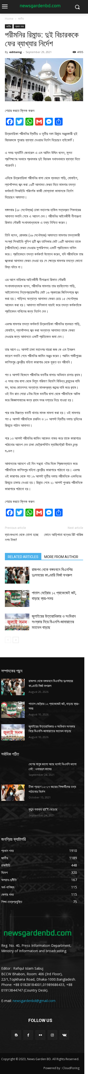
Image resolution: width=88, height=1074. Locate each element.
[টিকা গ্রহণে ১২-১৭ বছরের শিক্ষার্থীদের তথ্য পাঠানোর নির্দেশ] (13, 793)
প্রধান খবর (19, 26)
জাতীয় (21, 19)
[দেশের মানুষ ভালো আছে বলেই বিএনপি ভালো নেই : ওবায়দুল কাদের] (13, 770)
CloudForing (70, 1068)
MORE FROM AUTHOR (61, 557)
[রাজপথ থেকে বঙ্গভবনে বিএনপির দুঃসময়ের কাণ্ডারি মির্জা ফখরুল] (17, 575)
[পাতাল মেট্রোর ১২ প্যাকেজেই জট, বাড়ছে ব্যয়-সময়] (17, 598)
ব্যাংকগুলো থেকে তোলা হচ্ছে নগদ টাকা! (22, 537)
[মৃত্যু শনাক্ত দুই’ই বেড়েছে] (13, 815)
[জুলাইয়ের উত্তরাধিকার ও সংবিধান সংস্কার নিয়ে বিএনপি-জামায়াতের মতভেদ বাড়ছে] (17, 622)
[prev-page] (8, 640)
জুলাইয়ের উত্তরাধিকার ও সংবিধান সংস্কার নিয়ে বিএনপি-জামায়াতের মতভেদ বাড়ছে (54, 622)
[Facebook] (28, 1035)
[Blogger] (16, 1035)
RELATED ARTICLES (23, 557)
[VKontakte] (64, 1035)
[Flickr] (40, 1035)
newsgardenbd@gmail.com (34, 1000)
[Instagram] (52, 1035)
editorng (15, 52)
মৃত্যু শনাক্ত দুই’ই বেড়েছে (43, 809)
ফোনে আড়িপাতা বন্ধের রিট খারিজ (63, 534)
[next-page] (16, 640)
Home (9, 19)
